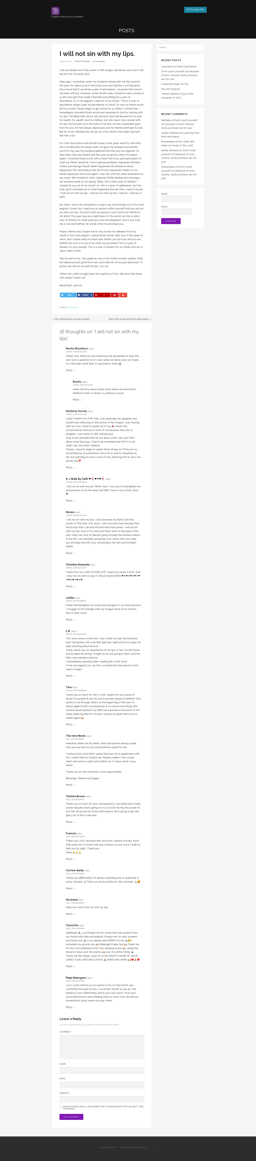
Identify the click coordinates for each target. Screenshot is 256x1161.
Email (62, 1078)
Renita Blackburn (77, 348)
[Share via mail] (123, 295)
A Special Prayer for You (174, 84)
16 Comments (99, 61)
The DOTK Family (82, 61)
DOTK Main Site (195, 9)
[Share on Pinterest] (115, 295)
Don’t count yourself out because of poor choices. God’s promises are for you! (180, 75)
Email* (164, 207)
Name (62, 1064)
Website (64, 1093)
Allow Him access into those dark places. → (130, 319)
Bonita (77, 381)
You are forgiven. (170, 89)
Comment (65, 1032)
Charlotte (72, 925)
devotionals (73, 307)
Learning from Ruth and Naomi (178, 66)
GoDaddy (152, 1147)
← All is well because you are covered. (71, 319)
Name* (164, 194)
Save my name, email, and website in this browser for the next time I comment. (103, 1108)
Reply (69, 370)
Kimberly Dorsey (76, 411)
